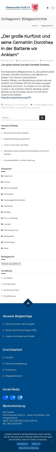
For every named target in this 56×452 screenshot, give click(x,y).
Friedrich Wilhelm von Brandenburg (16, 108)
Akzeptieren (22, 444)
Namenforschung (11, 230)
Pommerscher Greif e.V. (28, 60)
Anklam (37, 105)
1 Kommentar (47, 60)
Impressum (10, 370)
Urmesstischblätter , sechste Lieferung (19, 160)
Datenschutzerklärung (16, 363)
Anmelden (8, 278)
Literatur (7, 224)
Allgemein (8, 176)
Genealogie (8, 194)
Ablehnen (36, 444)
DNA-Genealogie (11, 188)
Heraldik (7, 212)
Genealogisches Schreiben (14, 200)
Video (6, 248)
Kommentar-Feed (11, 290)
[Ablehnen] (52, 441)
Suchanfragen (9, 242)
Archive (7, 182)
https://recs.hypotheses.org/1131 (16, 97)
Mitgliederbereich (13, 376)
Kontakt (9, 357)
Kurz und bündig (21, 105)
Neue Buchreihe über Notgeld (16, 133)
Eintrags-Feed (9, 284)
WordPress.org (10, 296)
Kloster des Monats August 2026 (17, 139)
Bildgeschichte (47, 105)
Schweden (36, 108)
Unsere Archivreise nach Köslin (16, 145)
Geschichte (8, 105)
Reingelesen (9, 236)
